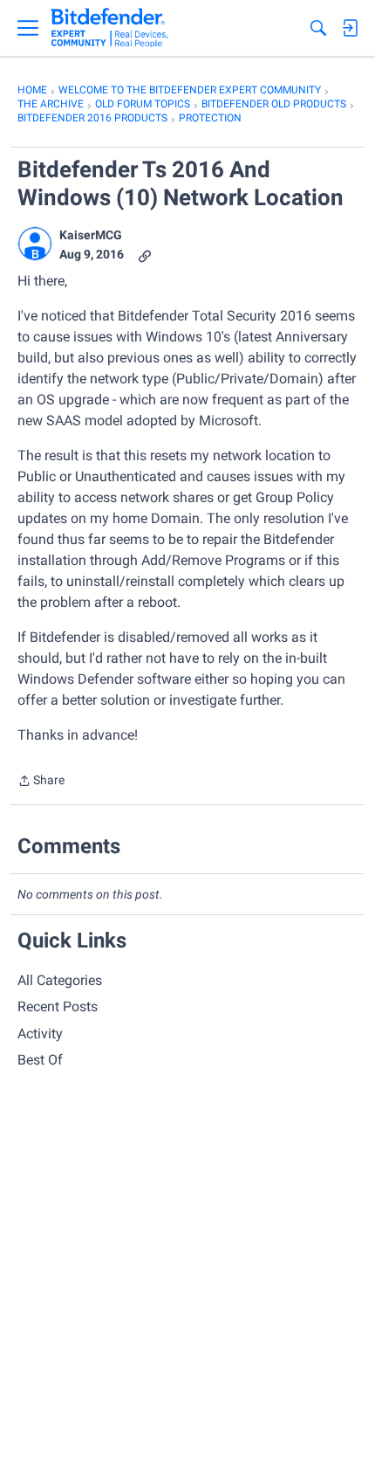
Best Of (40, 1059)
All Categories (59, 980)
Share (41, 782)
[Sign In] (349, 28)
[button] (34, 243)
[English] (109, 28)
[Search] (318, 28)
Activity (40, 1033)
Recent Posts (57, 1006)
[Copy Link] (144, 254)
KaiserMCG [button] (90, 235)
